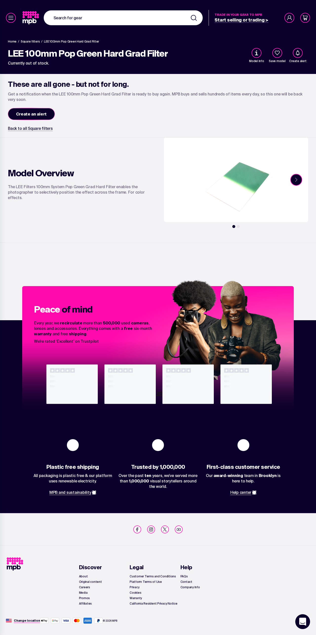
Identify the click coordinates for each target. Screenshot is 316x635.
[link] (31, 17)
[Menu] (11, 18)
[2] (238, 226)
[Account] (289, 18)
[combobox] (123, 17)
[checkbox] (277, 53)
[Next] (296, 180)
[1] (233, 226)
